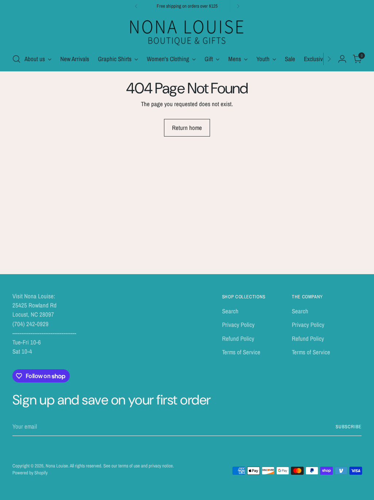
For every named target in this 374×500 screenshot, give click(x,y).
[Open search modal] (16, 59)
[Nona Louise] (187, 31)
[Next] (238, 6)
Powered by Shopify (29, 473)
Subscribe (349, 426)
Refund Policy (238, 339)
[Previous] (136, 6)
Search (230, 311)
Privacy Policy (238, 325)
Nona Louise (57, 466)
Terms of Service (241, 352)
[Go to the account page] (342, 59)
